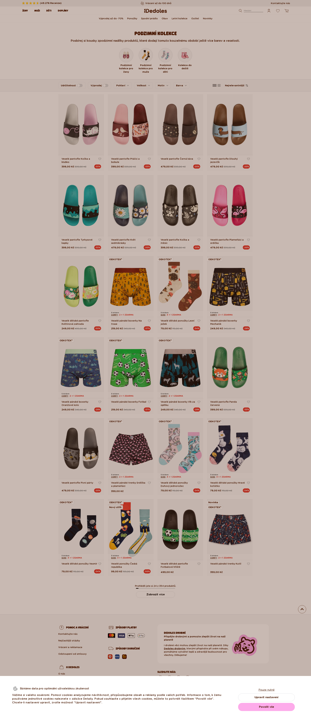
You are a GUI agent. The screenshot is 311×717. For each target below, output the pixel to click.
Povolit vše (266, 706)
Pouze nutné (267, 689)
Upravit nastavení (266, 697)
